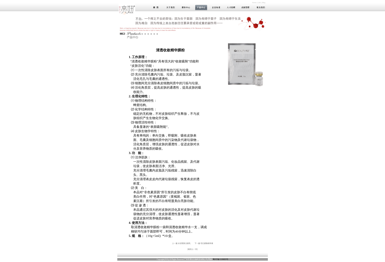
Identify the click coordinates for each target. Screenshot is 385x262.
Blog (263, 2)
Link (259, 2)
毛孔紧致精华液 (206, 243)
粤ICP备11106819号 (220, 259)
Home (254, 2)
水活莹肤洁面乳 (184, 243)
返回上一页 (192, 249)
